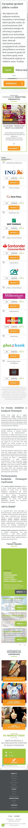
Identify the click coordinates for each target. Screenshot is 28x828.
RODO (14, 75)
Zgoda (8, 70)
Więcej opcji (21, 70)
